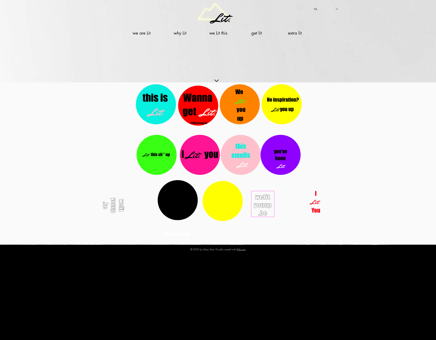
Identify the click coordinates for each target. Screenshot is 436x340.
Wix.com (241, 249)
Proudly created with (226, 249)
